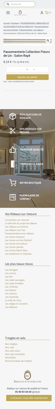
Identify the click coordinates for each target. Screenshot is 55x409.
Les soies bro (11, 283)
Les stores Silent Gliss (16, 250)
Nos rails (9, 347)
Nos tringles (11, 344)
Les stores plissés (14, 247)
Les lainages (11, 269)
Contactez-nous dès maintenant (29, 398)
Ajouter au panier (27, 77)
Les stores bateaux (15, 236)
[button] (47, 40)
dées (20, 283)
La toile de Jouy (13, 300)
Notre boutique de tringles (18, 361)
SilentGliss (10, 357)
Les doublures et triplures (18, 253)
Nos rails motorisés (15, 354)
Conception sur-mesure (17, 220)
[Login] (42, 13)
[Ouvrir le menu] (8, 13)
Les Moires (10, 290)
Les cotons (10, 273)
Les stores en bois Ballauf (18, 240)
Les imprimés (12, 297)
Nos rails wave (12, 350)
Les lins (9, 276)
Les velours (11, 293)
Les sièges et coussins (16, 303)
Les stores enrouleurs (16, 243)
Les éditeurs (11, 307)
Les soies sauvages (15, 280)
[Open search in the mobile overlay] (19, 4)
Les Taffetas (11, 286)
